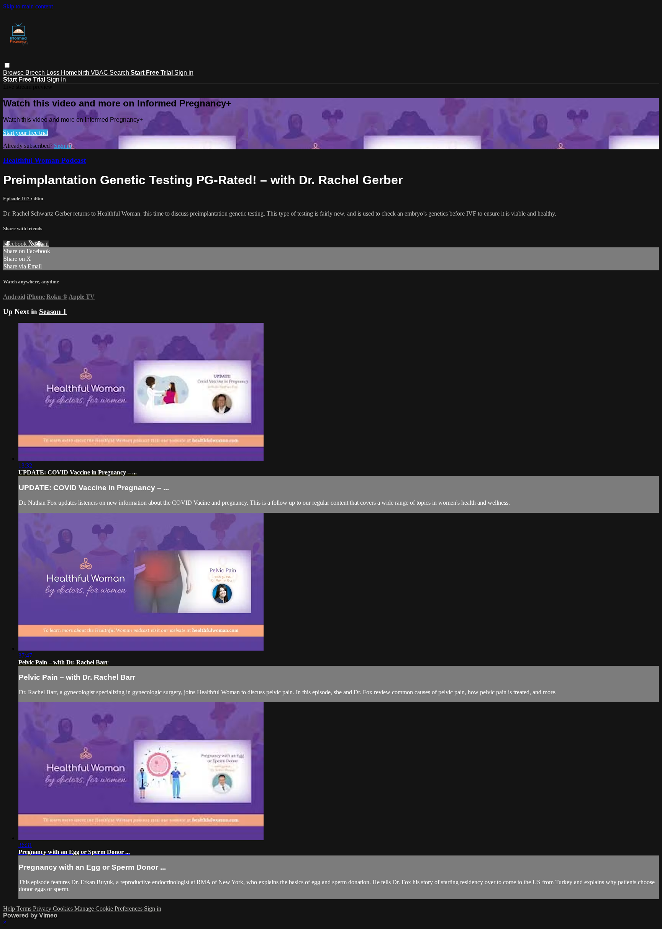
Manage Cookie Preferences (109, 908)
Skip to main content (28, 6)
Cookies (63, 908)
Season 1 (53, 311)
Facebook (15, 243)
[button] (7, 65)
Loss (53, 72)
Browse (14, 72)
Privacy (43, 908)
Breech (35, 72)
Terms (24, 908)
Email (41, 243)
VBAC (100, 72)
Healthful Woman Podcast (44, 160)
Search (120, 72)
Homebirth (76, 72)
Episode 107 (17, 198)
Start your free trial (25, 132)
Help (9, 908)
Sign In (56, 79)
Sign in (183, 72)
